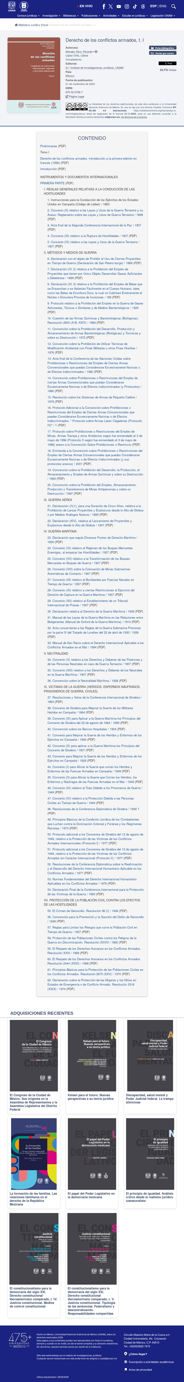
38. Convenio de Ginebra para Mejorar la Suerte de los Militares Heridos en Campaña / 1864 (90, 710)
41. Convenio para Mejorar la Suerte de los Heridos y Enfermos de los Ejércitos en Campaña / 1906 (94, 737)
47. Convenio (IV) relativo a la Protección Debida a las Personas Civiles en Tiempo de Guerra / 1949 (90, 800)
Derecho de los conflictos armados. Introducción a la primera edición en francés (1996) (88, 160)
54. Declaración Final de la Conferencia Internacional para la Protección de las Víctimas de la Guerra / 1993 (95, 891)
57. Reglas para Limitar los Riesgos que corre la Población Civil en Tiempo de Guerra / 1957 (92, 929)
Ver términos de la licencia (134, 116)
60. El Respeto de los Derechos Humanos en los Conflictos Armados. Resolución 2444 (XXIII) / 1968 (94, 961)
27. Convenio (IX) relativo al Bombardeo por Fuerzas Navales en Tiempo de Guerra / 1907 (90, 581)
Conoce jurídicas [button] (27, 15)
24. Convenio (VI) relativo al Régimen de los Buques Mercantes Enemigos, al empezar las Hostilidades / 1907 (90, 550)
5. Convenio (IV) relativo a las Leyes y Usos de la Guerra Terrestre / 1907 (93, 244)
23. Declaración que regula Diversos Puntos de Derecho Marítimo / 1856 (92, 539)
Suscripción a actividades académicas (151, 1362)
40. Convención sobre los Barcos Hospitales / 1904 (81, 729)
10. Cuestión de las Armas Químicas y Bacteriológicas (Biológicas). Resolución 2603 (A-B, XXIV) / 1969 (93, 320)
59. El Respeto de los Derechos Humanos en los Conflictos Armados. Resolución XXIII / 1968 (94, 950)
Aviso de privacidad (140, 1369)
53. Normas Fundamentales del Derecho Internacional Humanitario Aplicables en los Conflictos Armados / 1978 (92, 881)
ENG (162, 5)
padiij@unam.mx (108, 1358)
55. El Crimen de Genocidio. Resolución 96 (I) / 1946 (82, 910)
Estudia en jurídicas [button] (134, 15)
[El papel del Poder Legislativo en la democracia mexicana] (92, 1162)
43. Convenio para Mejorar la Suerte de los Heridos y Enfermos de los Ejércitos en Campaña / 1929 (94, 758)
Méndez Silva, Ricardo (79, 51)
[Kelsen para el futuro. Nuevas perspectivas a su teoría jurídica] (92, 1066)
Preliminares (48, 146)
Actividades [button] (110, 15)
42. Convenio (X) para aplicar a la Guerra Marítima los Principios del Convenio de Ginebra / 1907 (93, 747)
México (70, 76)
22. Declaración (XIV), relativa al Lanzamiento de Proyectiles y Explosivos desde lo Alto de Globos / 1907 (89, 522)
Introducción (48, 168)
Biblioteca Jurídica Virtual (33, 25)
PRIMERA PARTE (52, 183)
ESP (153, 6)
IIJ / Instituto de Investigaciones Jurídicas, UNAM (94, 67)
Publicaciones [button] (89, 15)
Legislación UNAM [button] (162, 15)
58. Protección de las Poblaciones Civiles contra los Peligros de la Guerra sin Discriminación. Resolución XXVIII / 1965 (91, 940)
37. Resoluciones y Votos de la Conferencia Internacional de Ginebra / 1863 (94, 699)
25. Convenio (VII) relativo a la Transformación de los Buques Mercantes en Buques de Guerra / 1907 (88, 560)
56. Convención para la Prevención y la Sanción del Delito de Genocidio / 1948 (95, 918)
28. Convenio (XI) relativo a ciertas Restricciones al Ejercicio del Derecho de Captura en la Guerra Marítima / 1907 (91, 592)
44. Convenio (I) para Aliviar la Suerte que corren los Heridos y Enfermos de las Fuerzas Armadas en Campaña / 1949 (89, 768)
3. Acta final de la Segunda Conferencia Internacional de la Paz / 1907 (94, 225)
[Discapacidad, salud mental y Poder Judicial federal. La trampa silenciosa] (150, 1066)
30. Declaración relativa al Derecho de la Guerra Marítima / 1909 (90, 611)
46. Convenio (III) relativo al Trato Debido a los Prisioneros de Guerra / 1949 (94, 789)
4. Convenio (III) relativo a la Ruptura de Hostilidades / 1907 (87, 235)
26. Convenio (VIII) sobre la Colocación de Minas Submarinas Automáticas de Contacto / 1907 (88, 571)
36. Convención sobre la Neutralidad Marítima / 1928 (82, 680)
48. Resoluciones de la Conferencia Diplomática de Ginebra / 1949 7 (93, 809)
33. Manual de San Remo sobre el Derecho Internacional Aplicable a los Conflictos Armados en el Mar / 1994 (95, 644)
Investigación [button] (50, 15)
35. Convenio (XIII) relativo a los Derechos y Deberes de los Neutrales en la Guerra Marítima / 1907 (94, 672)
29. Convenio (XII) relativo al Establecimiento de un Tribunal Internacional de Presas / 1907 (87, 602)
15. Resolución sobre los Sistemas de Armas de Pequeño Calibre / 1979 (92, 399)
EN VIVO (86, 6)
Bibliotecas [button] (70, 15)
